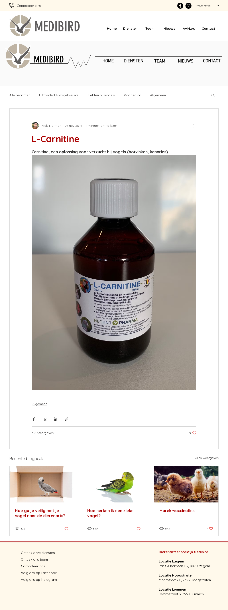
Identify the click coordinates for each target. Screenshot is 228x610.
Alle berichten (19, 95)
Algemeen (158, 95)
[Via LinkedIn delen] (55, 419)
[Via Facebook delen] (34, 419)
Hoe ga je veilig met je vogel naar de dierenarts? (40, 513)
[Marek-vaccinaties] (186, 484)
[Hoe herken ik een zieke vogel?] (114, 484)
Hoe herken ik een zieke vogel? (110, 513)
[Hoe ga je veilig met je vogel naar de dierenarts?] (42, 484)
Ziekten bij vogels (101, 95)
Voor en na (132, 95)
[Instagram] (188, 6)
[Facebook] (180, 6)
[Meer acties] (193, 125)
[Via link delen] (66, 419)
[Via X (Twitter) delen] (45, 419)
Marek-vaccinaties (177, 510)
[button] (213, 95)
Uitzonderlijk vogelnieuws (58, 95)
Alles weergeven (207, 458)
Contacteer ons (33, 566)
